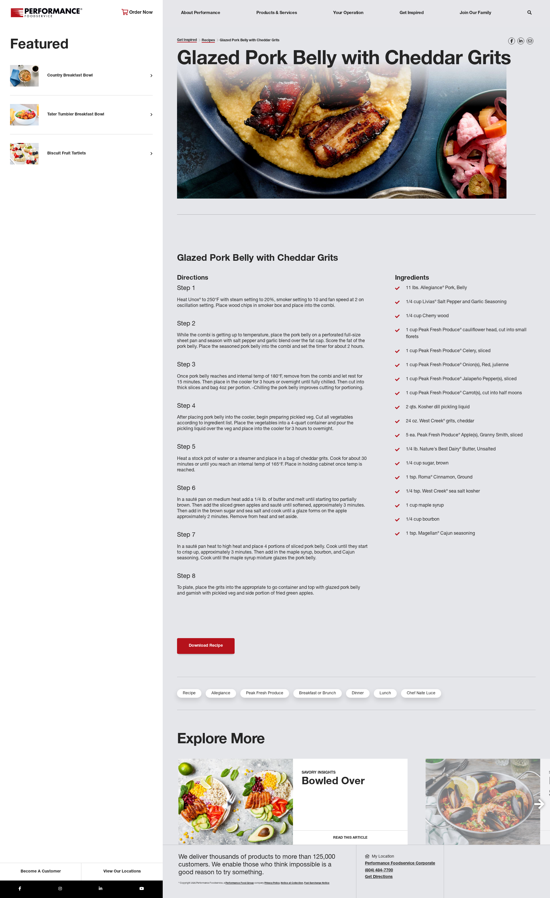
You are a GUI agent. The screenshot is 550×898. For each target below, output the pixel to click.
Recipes (208, 40)
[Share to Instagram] (60, 889)
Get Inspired (412, 13)
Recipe (189, 693)
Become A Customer (41, 872)
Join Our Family (475, 13)
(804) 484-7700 (379, 870)
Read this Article (350, 838)
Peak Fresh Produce (264, 693)
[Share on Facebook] (511, 41)
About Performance (200, 13)
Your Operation (348, 13)
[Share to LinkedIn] (100, 889)
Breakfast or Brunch (317, 693)
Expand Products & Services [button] (276, 24)
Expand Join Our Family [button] (475, 24)
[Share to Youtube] (142, 889)
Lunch (385, 693)
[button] (539, 804)
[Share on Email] (530, 41)
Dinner (358, 693)
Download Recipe (206, 646)
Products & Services (276, 13)
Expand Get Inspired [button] (412, 24)
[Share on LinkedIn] (520, 41)
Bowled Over (333, 782)
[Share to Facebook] (20, 889)
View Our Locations (122, 872)
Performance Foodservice (61, 13)
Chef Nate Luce (421, 693)
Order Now (140, 13)
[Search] (529, 13)
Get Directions (379, 877)
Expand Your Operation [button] (348, 24)
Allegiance (220, 693)
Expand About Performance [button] (200, 24)
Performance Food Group (239, 883)
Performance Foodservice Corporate (400, 864)
